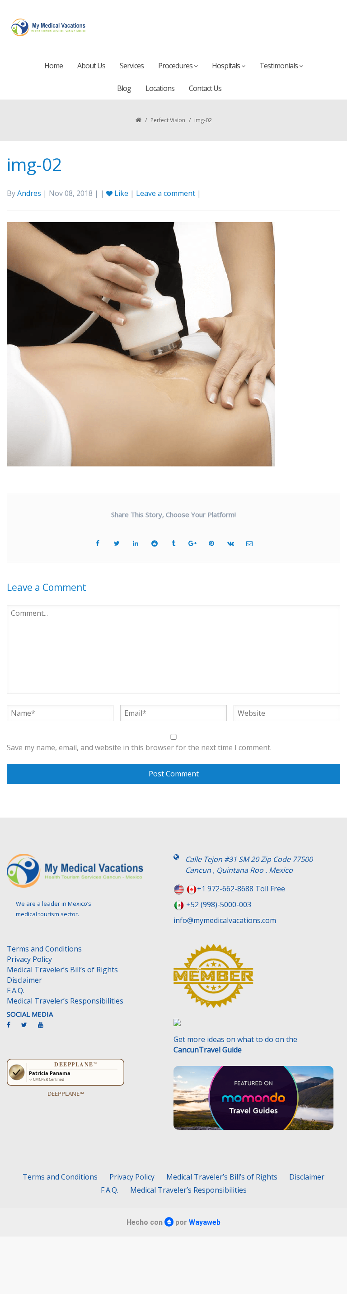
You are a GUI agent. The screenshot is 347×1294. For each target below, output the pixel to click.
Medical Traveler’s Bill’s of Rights (62, 970)
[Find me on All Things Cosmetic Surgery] (253, 980)
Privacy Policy (29, 959)
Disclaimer (24, 980)
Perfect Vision (167, 120)
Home (53, 66)
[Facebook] (13, 1028)
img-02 (34, 164)
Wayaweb (204, 1222)
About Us (91, 66)
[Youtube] (45, 1028)
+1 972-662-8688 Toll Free (241, 889)
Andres (29, 193)
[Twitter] (28, 1028)
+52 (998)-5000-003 (218, 904)
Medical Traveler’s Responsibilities (65, 1001)
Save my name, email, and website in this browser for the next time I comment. (139, 747)
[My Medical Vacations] (48, 27)
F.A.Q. (15, 990)
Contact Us (205, 88)
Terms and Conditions (44, 949)
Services (132, 66)
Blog (124, 88)
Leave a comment (165, 193)
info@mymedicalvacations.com (225, 920)
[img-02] (141, 343)
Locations (159, 88)
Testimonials (279, 66)
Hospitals (226, 66)
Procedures (176, 66)
